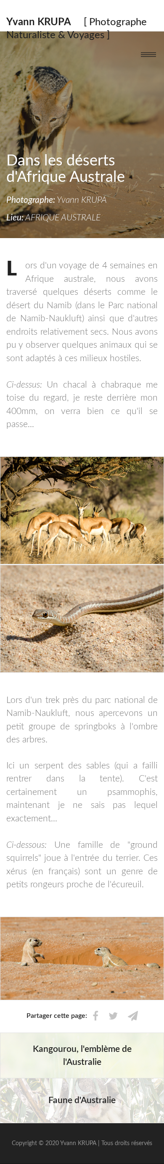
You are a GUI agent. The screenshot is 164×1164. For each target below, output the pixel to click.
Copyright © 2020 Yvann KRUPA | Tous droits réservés (82, 1143)
